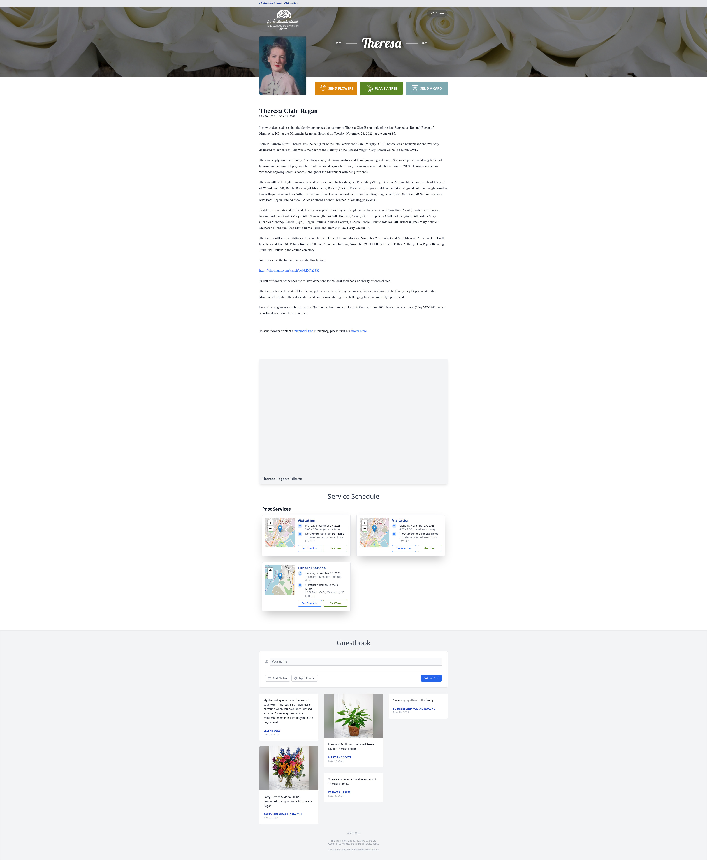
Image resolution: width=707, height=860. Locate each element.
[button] (280, 529)
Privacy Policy (343, 843)
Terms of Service (363, 843)
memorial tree (303, 330)
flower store (359, 330)
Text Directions (309, 548)
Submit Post (431, 678)
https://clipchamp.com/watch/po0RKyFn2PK (289, 270)
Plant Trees (335, 548)
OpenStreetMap (357, 849)
